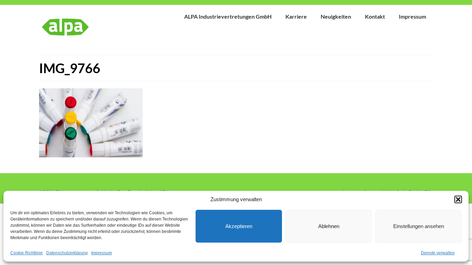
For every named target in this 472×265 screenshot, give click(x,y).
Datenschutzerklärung (67, 253)
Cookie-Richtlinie (26, 253)
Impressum (101, 253)
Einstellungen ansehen (418, 226)
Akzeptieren (238, 226)
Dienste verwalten (438, 253)
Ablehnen (328, 226)
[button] (458, 199)
